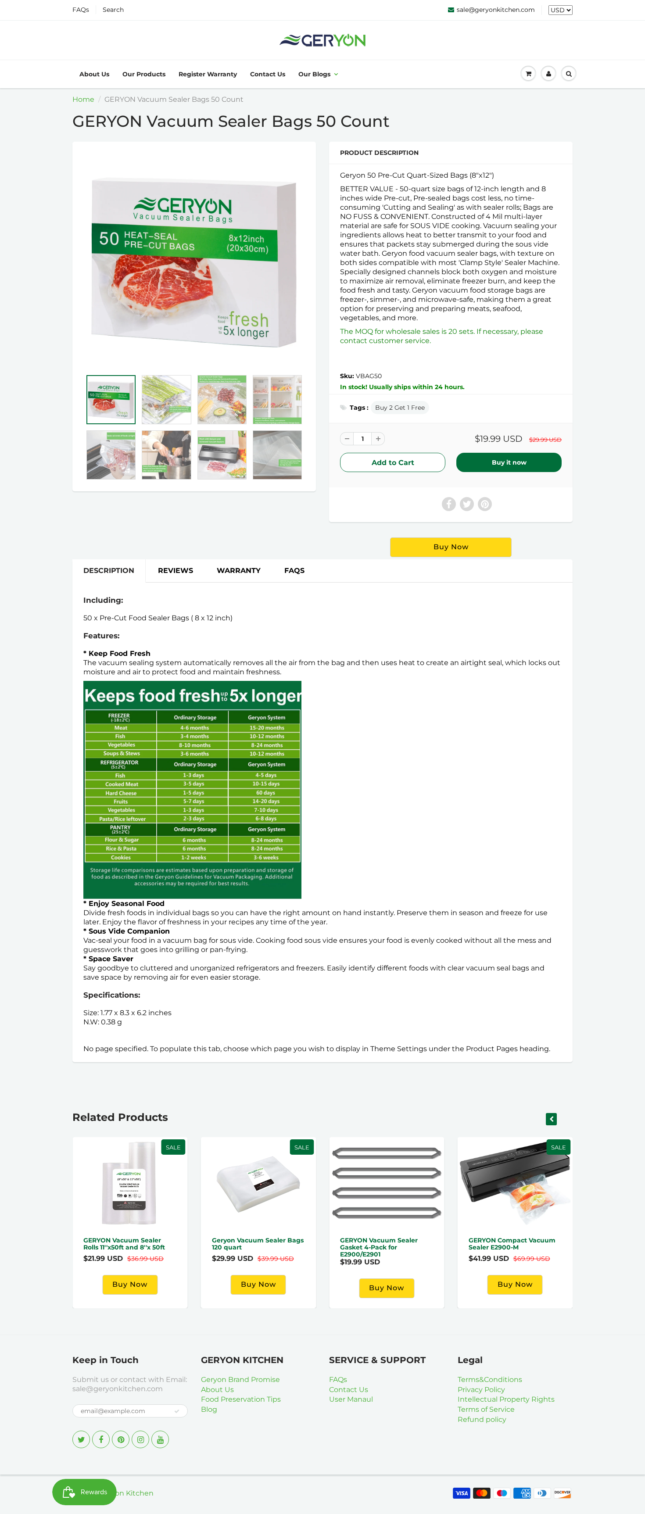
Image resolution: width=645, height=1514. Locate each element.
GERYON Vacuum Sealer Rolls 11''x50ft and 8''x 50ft (124, 1243)
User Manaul (351, 1399)
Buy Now (515, 1284)
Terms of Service (486, 1409)
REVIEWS (175, 570)
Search (113, 10)
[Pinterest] (120, 1439)
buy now (451, 547)
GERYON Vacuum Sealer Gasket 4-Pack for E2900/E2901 (379, 1247)
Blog (209, 1409)
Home (83, 99)
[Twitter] (81, 1439)
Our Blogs (314, 74)
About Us (94, 74)
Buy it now (509, 462)
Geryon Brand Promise (240, 1379)
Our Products (143, 74)
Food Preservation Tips (241, 1399)
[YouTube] (160, 1439)
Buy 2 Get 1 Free (400, 408)
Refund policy (482, 1419)
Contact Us (267, 74)
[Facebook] (101, 1439)
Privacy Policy (481, 1389)
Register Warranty (208, 74)
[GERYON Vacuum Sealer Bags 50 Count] (194, 260)
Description (108, 570)
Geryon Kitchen (126, 1493)
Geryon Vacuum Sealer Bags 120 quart (258, 1243)
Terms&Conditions (490, 1379)
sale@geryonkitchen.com (496, 10)
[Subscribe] (177, 1411)
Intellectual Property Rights (506, 1399)
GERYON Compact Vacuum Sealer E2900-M (512, 1243)
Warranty (239, 570)
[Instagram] (140, 1439)
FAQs (80, 10)
